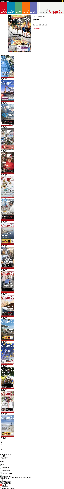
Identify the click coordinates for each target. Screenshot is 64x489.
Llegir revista (37, 28)
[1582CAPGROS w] (32, 354)
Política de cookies (4, 467)
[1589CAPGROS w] (32, 187)
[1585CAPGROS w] (32, 282)
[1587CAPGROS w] (32, 234)
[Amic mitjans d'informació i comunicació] (32, 485)
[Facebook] (34, 25)
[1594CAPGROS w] (32, 67)
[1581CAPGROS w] (32, 378)
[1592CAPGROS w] (32, 115)
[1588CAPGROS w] (32, 210)
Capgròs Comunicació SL (6, 1)
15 (1, 447)
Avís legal (2, 464)
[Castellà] (43, 8)
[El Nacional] (62, 1)
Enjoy (24, 12)
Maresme (10, 12)
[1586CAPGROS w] (32, 258)
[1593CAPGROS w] (32, 91)
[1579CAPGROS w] (32, 426)
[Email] (46, 25)
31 (1, 450)
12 (1, 444)
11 (1, 442)
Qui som (2, 462)
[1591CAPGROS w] (32, 139)
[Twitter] (37, 25)
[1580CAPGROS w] (32, 402)
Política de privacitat (5, 470)
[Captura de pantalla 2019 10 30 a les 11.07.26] (32, 330)
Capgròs (56, 12)
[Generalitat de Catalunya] (32, 457)
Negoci (32, 12)
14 (1, 446)
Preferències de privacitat (6, 473)
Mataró (2, 12)
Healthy (17, 12)
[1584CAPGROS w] (32, 306)
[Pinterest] (43, 25)
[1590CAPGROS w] (32, 163)
